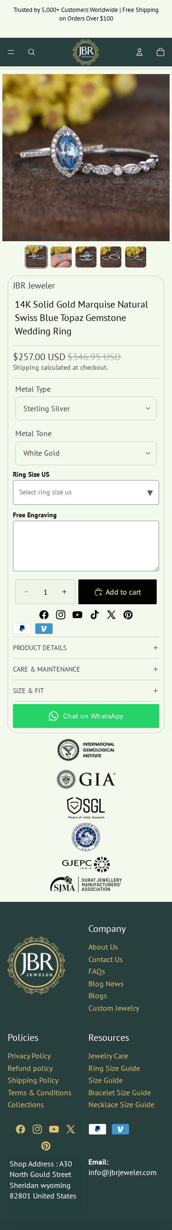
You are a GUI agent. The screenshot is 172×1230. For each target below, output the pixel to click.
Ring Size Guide (114, 1068)
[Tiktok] (94, 614)
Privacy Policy (29, 1055)
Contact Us (105, 959)
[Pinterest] (128, 614)
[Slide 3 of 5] (86, 256)
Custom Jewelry (113, 1008)
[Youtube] (77, 614)
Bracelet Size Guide (119, 1092)
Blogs (97, 996)
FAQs (96, 971)
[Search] (31, 52)
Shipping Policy (33, 1080)
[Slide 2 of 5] (61, 256)
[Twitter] (111, 614)
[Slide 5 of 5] (135, 256)
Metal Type (33, 389)
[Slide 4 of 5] (110, 256)
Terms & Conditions (40, 1092)
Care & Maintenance (46, 669)
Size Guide (105, 1080)
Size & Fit (28, 690)
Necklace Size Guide (121, 1105)
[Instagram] (60, 614)
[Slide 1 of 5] (36, 256)
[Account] (139, 52)
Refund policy (30, 1068)
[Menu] (11, 52)
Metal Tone (33, 433)
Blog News (106, 983)
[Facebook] (44, 614)
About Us (103, 947)
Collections (26, 1105)
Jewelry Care (108, 1055)
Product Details (39, 647)
